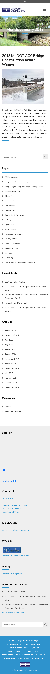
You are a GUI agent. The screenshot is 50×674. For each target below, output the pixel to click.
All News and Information (13, 612)
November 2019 (12, 359)
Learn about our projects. (13, 573)
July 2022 (9, 344)
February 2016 (11, 378)
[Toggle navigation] (45, 9)
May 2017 (9, 373)
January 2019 (10, 363)
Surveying (9, 258)
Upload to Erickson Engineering (15, 530)
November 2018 (12, 368)
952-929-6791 (8, 498)
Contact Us (10, 205)
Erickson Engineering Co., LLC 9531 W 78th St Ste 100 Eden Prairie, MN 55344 (15, 508)
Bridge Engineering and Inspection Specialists (25, 186)
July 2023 (9, 340)
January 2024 (10, 330)
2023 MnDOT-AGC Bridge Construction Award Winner (25, 288)
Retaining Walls (11, 248)
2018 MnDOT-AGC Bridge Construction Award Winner (23, 59)
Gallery (8, 220)
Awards (8, 406)
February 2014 (11, 382)
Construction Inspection (15, 201)
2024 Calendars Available (16, 282)
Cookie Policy (11, 210)
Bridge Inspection (12, 191)
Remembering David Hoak (16, 303)
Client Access (11, 196)
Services (8, 253)
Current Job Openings (14, 215)
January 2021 (10, 349)
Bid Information (11, 177)
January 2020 (10, 354)
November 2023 (12, 335)
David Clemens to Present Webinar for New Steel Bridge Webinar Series (26, 296)
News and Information (14, 234)
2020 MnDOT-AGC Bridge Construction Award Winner (25, 309)
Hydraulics (9, 224)
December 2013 (12, 387)
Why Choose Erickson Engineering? (20, 262)
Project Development (14, 243)
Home (11, 641)
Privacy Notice (11, 239)
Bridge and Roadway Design (17, 182)
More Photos (10, 229)
